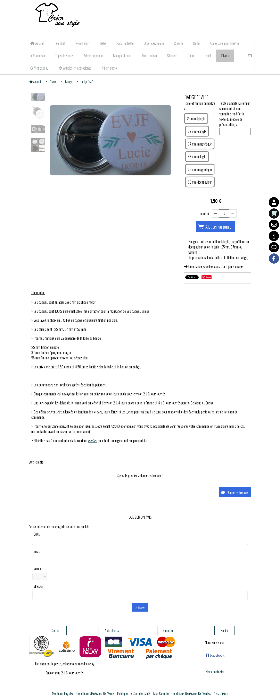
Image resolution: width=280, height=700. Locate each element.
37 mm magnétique (200, 144)
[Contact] (274, 225)
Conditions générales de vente (95, 693)
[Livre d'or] (274, 247)
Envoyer (141, 607)
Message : (39, 586)
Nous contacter (215, 671)
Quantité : (204, 213)
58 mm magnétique (200, 169)
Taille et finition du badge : (199, 105)
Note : (37, 568)
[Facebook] (274, 258)
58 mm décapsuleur (200, 182)
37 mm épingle (197, 131)
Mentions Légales (63, 693)
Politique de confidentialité (133, 693)
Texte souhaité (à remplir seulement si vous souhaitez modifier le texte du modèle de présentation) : (234, 113)
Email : (37, 534)
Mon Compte (161, 693)
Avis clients (221, 693)
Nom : (36, 551)
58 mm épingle (197, 156)
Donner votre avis (237, 492)
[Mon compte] (274, 202)
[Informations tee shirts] (274, 236)
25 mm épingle (196, 118)
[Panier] (274, 213)
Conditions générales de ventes (191, 693)
